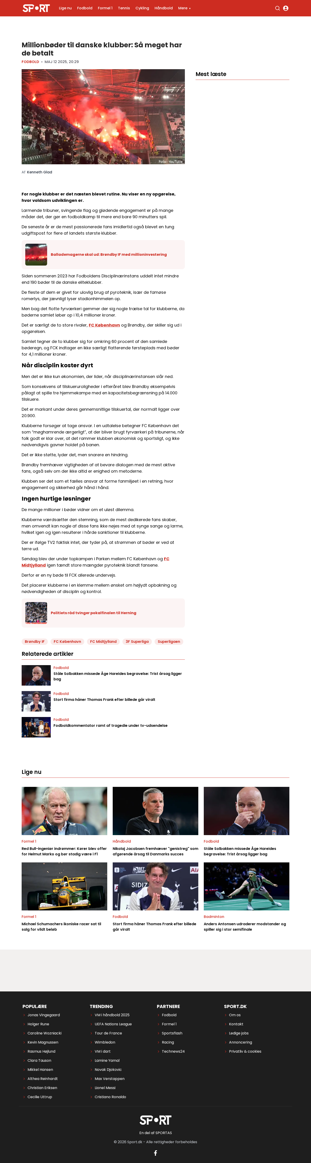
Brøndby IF (35, 641)
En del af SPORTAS (155, 1132)
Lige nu (65, 8)
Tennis (124, 8)
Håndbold (164, 8)
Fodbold (84, 8)
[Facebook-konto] (155, 1153)
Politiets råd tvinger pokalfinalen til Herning (93, 613)
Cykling (142, 8)
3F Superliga (137, 641)
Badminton (214, 916)
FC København (104, 325)
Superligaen (169, 641)
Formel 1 (105, 8)
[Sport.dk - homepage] (36, 8)
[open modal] (285, 8)
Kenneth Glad (39, 172)
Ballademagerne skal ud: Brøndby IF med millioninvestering (109, 254)
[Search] (277, 8)
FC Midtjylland (103, 641)
